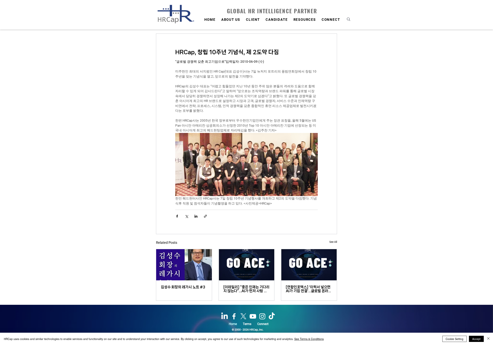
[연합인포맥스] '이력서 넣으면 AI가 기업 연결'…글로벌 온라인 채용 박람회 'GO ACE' (308, 289)
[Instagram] (262, 316)
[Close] (488, 339)
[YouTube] (253, 316)
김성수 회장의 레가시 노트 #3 (183, 287)
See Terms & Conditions (309, 339)
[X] (243, 316)
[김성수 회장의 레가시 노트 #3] (184, 264)
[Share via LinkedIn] (196, 216)
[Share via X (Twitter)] (186, 216)
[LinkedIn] (225, 316)
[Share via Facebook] (177, 216)
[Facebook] (234, 316)
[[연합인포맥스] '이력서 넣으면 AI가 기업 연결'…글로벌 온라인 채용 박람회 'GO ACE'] (309, 264)
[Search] (348, 19)
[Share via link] (205, 216)
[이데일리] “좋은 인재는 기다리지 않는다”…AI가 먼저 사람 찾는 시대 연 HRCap (246, 289)
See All (333, 241)
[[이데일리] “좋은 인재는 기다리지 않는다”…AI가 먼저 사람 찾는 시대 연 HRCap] (246, 264)
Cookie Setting (454, 339)
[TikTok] (272, 316)
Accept (476, 339)
